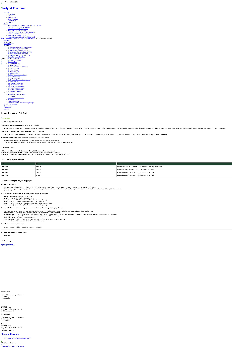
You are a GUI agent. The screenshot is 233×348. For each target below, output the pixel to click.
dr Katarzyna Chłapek (14, 60)
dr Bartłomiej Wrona (14, 78)
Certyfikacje (11, 96)
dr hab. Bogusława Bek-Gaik (16, 57)
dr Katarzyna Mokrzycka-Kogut (17, 75)
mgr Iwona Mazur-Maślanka (16, 86)
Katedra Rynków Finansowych (17, 35)
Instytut (6, 12)
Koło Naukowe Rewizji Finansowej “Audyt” (21, 102)
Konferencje (7, 40)
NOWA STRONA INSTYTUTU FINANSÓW (18, 338)
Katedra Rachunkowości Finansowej (18, 34)
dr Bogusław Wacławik (14, 91)
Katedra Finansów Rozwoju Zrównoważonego (21, 32)
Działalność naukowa (10, 104)
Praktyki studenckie (13, 101)
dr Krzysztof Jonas (13, 68)
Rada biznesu (12, 20)
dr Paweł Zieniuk (13, 81)
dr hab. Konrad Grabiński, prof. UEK (19, 50)
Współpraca (7, 107)
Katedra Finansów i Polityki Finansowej (19, 27)
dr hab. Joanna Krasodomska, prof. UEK (20, 52)
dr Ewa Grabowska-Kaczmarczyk (18, 67)
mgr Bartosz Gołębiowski (15, 83)
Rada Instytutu (12, 17)
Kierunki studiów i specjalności (17, 94)
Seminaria (11, 99)
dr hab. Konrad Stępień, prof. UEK (18, 53)
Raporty (10, 22)
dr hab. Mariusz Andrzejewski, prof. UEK (20, 47)
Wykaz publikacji (7, 245)
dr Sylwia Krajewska (14, 71)
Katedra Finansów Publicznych (17, 30)
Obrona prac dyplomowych (16, 98)
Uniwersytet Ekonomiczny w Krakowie (12, 346)
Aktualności (7, 44)
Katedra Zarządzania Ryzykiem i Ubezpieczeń (21, 37)
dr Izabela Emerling (13, 63)
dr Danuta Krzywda (13, 73)
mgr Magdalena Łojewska (15, 85)
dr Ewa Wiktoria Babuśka (15, 58)
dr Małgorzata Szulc (14, 76)
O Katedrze (7, 42)
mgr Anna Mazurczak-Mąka (16, 88)
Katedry (6, 24)
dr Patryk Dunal (12, 62)
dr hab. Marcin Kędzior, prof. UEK (18, 49)
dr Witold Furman (13, 65)
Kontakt (6, 109)
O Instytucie (11, 14)
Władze (10, 16)
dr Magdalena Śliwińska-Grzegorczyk (19, 80)
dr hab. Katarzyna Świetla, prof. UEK (19, 55)
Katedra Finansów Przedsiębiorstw (18, 29)
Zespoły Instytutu (13, 19)
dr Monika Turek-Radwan (15, 89)
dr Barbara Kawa (13, 70)
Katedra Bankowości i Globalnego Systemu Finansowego (24, 25)
